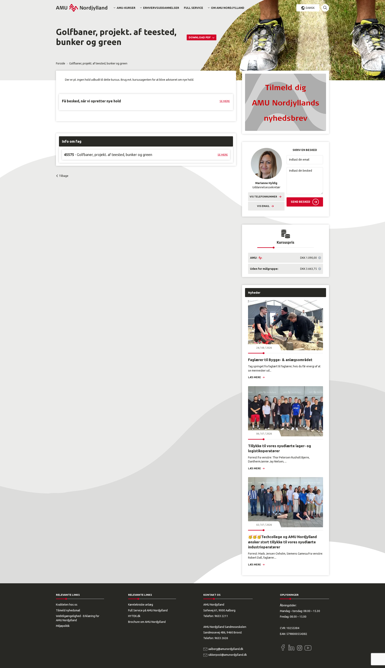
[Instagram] (299, 648)
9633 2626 (221, 638)
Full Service (193, 7)
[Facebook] (283, 648)
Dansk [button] (310, 7)
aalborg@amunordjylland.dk (225, 649)
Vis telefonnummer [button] (263, 196)
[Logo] (81, 8)
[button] (325, 8)
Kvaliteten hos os (66, 604)
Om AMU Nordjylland (227, 7)
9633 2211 (221, 616)
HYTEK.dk (134, 616)
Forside (60, 63)
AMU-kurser (126, 7)
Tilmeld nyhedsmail (68, 610)
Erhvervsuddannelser (161, 7)
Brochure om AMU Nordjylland (147, 621)
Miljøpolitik (63, 625)
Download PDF (200, 37)
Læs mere (254, 377)
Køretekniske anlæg (140, 604)
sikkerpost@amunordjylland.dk (227, 654)
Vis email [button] (263, 206)
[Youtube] (308, 647)
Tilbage (63, 175)
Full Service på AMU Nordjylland (148, 610)
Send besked (300, 201)
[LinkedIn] (291, 648)
